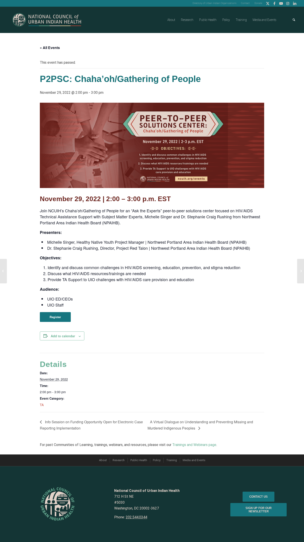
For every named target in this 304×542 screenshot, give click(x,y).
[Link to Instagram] (288, 3)
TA (42, 405)
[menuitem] (214, 3)
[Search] (294, 20)
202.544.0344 (136, 517)
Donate (258, 3)
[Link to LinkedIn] (294, 3)
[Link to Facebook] (274, 3)
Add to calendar (63, 336)
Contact (245, 3)
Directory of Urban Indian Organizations (214, 3)
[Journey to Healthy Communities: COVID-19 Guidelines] (3, 271)
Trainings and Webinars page (194, 445)
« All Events (50, 47)
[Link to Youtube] (281, 3)
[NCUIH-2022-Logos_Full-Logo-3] (46, 20)
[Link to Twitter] (268, 3)
